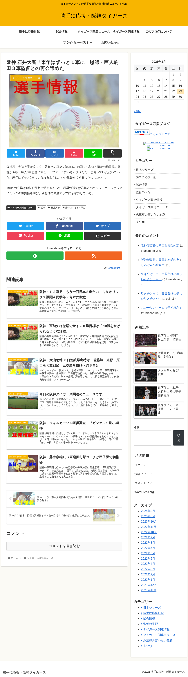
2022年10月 (149, 532)
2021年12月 (149, 585)
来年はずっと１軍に (75, 207)
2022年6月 (148, 553)
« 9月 (137, 111)
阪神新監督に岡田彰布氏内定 (160, 245)
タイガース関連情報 (149, 199)
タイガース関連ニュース (22, 207)
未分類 (140, 222)
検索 (137, 427)
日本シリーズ (144, 169)
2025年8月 (148, 516)
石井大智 (55, 207)
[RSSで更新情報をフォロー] (93, 255)
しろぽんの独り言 (152, 265)
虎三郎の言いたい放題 (150, 214)
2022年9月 (148, 537)
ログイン (140, 465)
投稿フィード (143, 474)
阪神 (43, 207)
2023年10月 (149, 521)
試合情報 (142, 184)
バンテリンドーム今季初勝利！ (161, 307)
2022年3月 (148, 569)
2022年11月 (148, 526)
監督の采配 (143, 192)
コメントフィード (146, 483)
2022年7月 (148, 548)
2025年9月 (148, 510)
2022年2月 (148, 574)
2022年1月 (148, 579)
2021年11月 (148, 590)
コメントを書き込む (64, 546)
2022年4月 (148, 563)
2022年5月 (148, 558)
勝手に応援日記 (146, 177)
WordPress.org (144, 492)
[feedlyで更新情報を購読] (35, 255)
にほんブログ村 (160, 134)
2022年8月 (148, 542)
